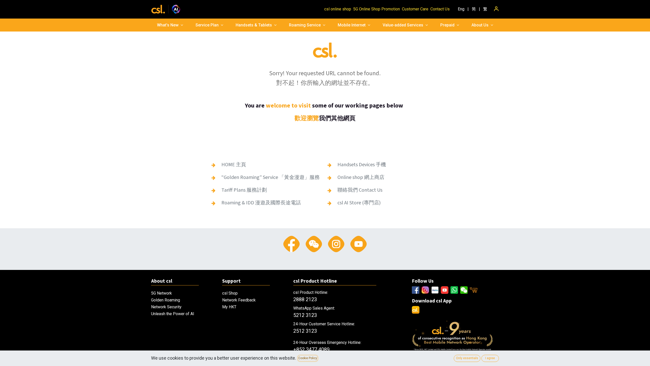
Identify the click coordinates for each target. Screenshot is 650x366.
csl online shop (337, 9)
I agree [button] (490, 358)
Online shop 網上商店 (360, 177)
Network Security (166, 306)
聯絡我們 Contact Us (359, 190)
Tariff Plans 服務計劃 (244, 190)
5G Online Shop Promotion (376, 9)
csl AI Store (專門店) (359, 202)
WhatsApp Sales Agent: (314, 308)
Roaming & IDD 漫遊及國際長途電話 (261, 202)
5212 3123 (305, 315)
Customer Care (415, 9)
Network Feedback (239, 300)
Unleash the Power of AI (172, 313)
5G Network (161, 293)
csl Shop (230, 293)
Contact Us (440, 9)
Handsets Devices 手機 (361, 164)
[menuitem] (461, 9)
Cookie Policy (307, 358)
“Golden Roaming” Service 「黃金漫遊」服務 (271, 177)
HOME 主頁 (233, 164)
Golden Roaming (165, 300)
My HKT (229, 306)
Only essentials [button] (467, 358)
